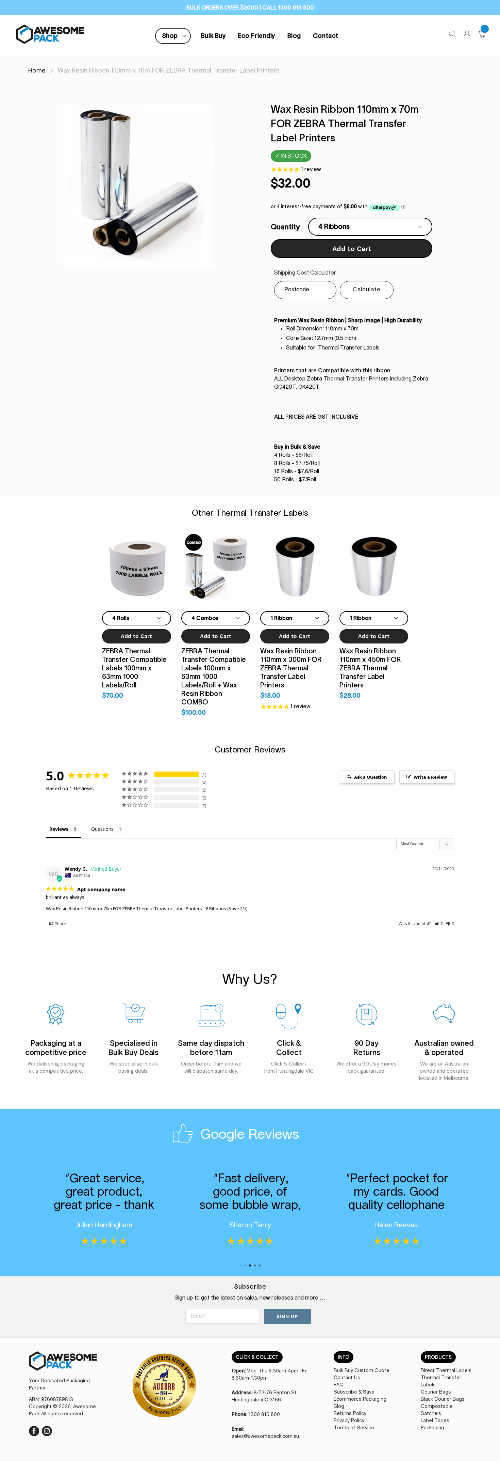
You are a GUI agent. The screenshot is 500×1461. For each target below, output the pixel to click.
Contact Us (347, 1377)
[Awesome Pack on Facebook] (34, 1430)
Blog (294, 35)
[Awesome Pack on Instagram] (47, 1430)
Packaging (432, 1428)
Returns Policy (350, 1413)
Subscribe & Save (354, 1392)
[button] (439, 924)
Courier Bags (436, 1392)
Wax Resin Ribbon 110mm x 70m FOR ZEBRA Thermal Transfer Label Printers (124, 908)
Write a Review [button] (430, 777)
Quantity (285, 227)
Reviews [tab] (58, 829)
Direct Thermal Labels (446, 1370)
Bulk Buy (213, 35)
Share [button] (60, 924)
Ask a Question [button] (370, 777)
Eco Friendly (256, 35)
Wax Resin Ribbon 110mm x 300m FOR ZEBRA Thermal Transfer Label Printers (291, 668)
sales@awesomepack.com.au (265, 1436)
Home (37, 71)
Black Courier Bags (443, 1399)
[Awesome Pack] (63, 1364)
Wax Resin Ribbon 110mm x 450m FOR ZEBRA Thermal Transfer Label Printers (370, 668)
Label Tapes (435, 1420)
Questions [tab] (102, 829)
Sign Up (287, 1316)
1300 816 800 (264, 1414)
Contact (325, 35)
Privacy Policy (349, 1420)
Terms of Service (354, 1428)
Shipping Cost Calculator (305, 273)
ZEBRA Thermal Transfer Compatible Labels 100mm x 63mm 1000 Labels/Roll (134, 668)
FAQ (339, 1385)
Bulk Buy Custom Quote (361, 1370)
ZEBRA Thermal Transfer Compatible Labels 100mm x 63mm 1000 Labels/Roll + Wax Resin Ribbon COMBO (213, 676)
